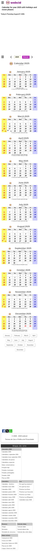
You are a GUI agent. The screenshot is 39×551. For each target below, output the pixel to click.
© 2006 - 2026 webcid (19, 436)
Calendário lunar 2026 (8, 486)
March (26, 335)
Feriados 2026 (6, 475)
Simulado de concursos (8, 532)
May (8, 340)
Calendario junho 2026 (8, 505)
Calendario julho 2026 (8, 507)
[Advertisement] (19, 36)
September (9, 345)
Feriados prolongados (8, 472)
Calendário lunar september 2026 (11, 457)
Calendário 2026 (6, 452)
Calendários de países (8, 459)
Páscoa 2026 (5, 478)
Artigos (4, 527)
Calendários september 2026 (10, 454)
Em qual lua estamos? (25, 484)
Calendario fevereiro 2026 (9, 494)
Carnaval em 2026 (7, 538)
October (20, 345)
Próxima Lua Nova (24, 489)
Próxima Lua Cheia (24, 494)
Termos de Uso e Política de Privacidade (19, 439)
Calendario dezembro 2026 (9, 520)
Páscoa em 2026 (7, 546)
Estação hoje (5, 467)
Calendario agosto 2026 (8, 510)
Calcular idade (22, 527)
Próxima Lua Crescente (26, 492)
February (17, 335)
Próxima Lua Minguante (26, 497)
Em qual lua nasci (24, 486)
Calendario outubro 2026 (9, 515)
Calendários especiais (8, 462)
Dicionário (5, 529)
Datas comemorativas (8, 465)
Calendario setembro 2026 (9, 513)
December (20, 349)
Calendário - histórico (8, 484)
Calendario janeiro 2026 (8, 492)
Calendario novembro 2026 (9, 518)
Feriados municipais (7, 470)
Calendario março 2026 (8, 497)
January (7, 335)
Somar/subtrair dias (23, 529)
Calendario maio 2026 (8, 502)
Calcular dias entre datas (25, 532)
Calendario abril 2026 (8, 500)
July (23, 340)
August (30, 340)
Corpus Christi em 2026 (8, 548)
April (33, 335)
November (30, 345)
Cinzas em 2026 (6, 540)
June (15, 340)
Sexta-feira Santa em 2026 (9, 543)
